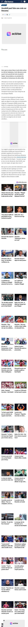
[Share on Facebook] (5, 14)
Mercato (4, 5)
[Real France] (9, 1)
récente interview (21, 157)
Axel (2, 18)
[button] (2, 1)
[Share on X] (7, 14)
